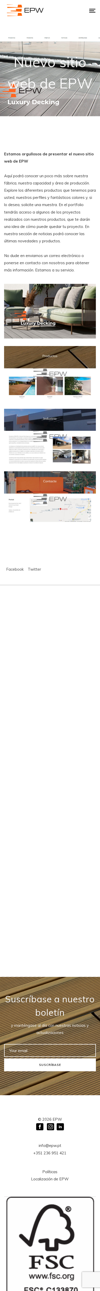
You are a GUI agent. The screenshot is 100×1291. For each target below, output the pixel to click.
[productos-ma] (50, 373)
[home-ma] (50, 311)
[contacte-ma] (50, 499)
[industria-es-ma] (50, 436)
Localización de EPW (50, 1179)
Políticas (49, 1171)
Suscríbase (50, 1065)
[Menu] (88, 10)
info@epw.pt (50, 1145)
